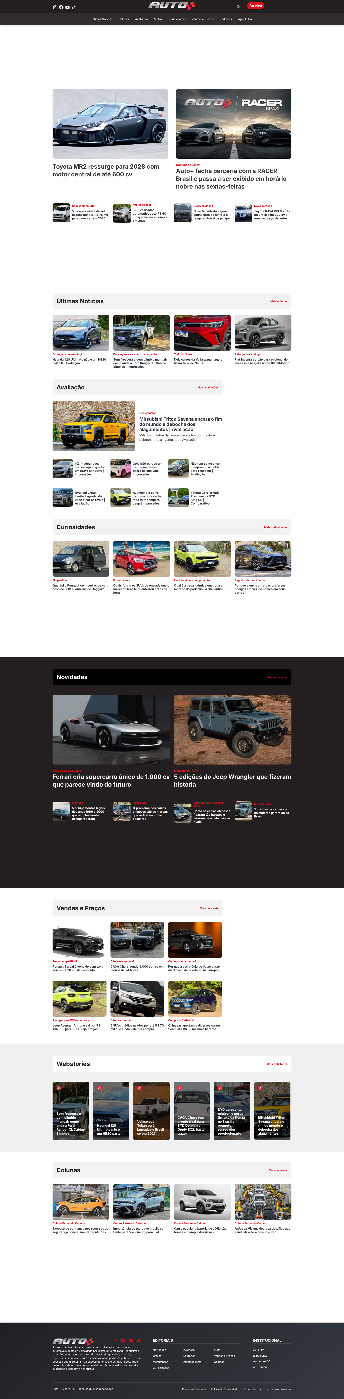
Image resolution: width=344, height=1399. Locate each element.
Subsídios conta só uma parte (209, 804)
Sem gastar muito (83, 205)
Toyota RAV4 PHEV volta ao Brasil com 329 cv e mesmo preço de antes (272, 214)
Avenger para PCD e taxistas (71, 1020)
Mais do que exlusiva (67, 770)
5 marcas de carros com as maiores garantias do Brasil (271, 812)
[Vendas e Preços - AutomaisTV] (137, 908)
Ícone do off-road (186, 770)
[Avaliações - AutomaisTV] (137, 387)
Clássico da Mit (203, 205)
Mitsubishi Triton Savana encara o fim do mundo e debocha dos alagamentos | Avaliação (180, 424)
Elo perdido (60, 580)
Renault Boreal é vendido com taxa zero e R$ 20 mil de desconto (78, 968)
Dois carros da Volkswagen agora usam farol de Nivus (198, 361)
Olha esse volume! (122, 961)
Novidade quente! (188, 164)
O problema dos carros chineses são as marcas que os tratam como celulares (150, 813)
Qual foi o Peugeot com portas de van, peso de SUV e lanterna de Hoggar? (80, 587)
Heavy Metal (147, 413)
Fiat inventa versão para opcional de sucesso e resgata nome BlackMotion (262, 361)
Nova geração (263, 205)
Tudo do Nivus (183, 354)
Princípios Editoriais (194, 1389)
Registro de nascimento (250, 580)
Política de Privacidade (224, 1389)
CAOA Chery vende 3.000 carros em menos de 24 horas (137, 968)
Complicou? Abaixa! (181, 1020)
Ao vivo (255, 6)
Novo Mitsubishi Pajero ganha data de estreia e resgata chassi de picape (212, 214)
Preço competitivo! (65, 961)
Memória (77, 802)
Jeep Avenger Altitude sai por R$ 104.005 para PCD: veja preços (76, 1027)
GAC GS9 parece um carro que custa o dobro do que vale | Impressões (147, 469)
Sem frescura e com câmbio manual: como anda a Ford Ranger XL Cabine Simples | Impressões (140, 363)
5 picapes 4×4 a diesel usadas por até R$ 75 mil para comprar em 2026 (90, 214)
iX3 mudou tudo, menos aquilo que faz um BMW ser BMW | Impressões (90, 469)
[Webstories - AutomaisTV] (172, 1064)
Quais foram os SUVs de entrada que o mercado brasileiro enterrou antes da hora (141, 589)
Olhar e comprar (120, 1020)
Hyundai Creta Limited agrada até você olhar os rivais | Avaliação (90, 498)
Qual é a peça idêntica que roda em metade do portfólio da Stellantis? (199, 587)
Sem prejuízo (262, 804)
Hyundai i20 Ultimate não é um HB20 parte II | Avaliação (79, 361)
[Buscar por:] (238, 6)
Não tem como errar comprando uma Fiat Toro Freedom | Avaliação (206, 469)
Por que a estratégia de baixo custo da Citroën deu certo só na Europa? (194, 968)
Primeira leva (121, 580)
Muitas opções (142, 204)
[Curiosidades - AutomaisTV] (229, 527)
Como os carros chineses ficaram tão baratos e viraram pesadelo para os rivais (212, 816)
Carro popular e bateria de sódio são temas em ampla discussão (200, 1230)
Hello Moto (140, 802)
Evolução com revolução (68, 354)
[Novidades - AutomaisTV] (172, 677)
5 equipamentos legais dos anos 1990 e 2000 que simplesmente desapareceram (88, 813)
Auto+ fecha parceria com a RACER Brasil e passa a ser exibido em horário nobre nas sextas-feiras (231, 178)
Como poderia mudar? (182, 961)
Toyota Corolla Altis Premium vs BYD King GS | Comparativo (205, 498)
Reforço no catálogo (248, 354)
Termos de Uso (252, 1389)
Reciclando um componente (192, 580)
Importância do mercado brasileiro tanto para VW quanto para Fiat (138, 1230)
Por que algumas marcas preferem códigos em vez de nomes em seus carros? (260, 589)
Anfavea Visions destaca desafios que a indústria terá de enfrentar (262, 1230)
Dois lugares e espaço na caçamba (135, 354)
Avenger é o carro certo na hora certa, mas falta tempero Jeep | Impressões (147, 498)
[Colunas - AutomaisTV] (172, 1170)
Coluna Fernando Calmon (69, 1223)
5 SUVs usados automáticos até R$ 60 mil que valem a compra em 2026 (150, 215)
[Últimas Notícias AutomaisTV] (229, 301)
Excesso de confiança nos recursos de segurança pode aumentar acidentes (80, 1230)
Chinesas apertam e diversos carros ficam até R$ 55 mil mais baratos (194, 1027)
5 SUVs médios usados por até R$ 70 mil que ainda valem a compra (137, 1027)
